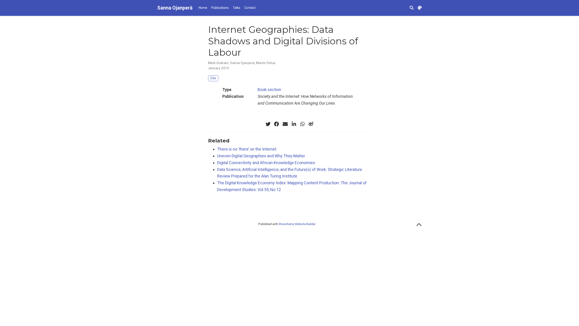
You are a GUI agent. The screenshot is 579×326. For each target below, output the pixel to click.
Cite (213, 78)
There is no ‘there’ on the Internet (246, 149)
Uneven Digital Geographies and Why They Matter (261, 155)
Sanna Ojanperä (174, 8)
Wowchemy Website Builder (297, 224)
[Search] (412, 8)
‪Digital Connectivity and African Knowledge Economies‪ (266, 162)
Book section (269, 89)
